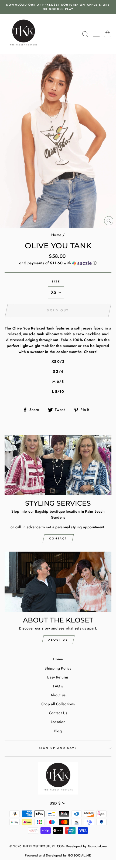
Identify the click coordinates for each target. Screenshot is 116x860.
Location (58, 721)
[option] (58, 7)
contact (58, 538)
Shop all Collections (58, 704)
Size (56, 281)
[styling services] (58, 465)
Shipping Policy (58, 668)
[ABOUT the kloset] (58, 582)
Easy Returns (58, 677)
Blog (58, 731)
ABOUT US (58, 640)
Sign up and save (58, 748)
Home (56, 235)
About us (58, 695)
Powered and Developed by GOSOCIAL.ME (58, 855)
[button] (58, 263)
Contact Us (58, 713)
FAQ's (58, 686)
